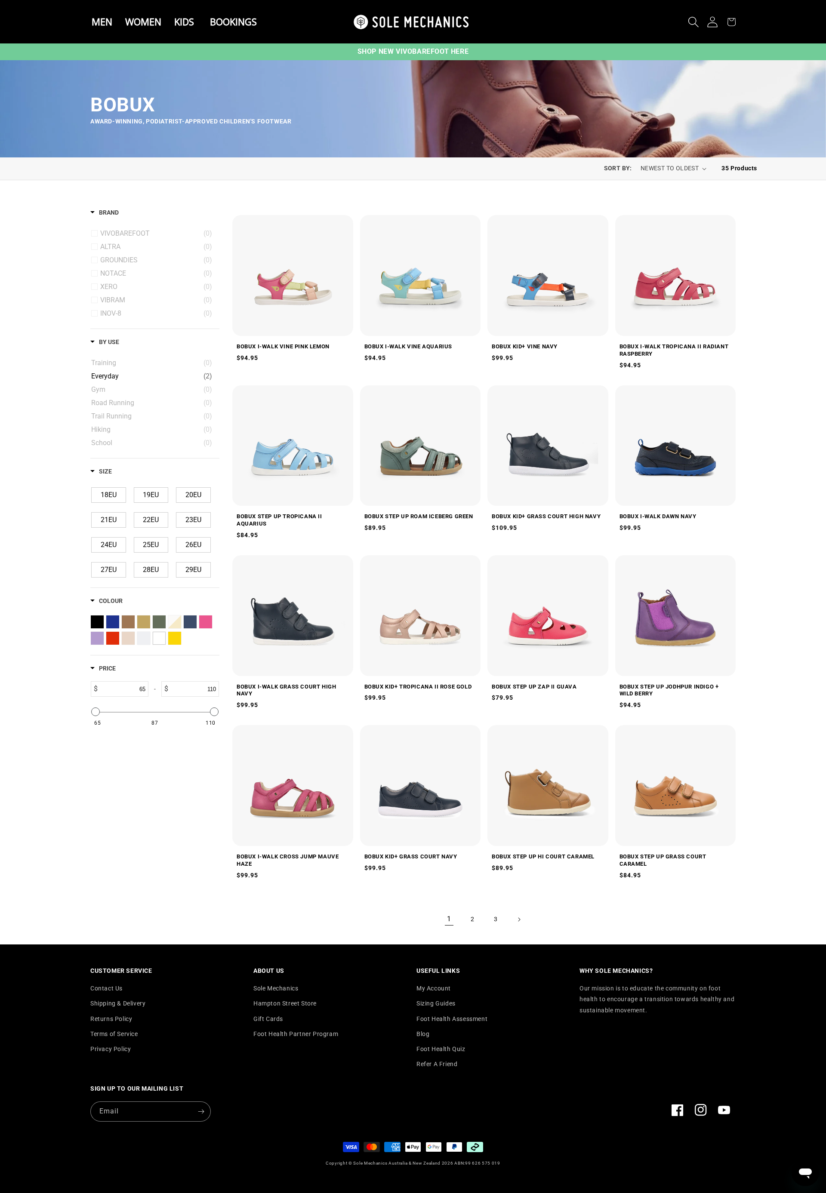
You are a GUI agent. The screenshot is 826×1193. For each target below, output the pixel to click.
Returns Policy (111, 1018)
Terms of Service (114, 1033)
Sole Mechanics (275, 988)
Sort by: (618, 168)
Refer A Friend (436, 1064)
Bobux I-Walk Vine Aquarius (408, 346)
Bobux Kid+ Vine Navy (525, 346)
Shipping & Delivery (117, 1003)
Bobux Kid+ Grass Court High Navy (546, 516)
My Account (433, 988)
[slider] (95, 711)
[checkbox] (156, 233)
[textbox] (123, 689)
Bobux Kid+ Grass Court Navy (410, 856)
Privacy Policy (110, 1048)
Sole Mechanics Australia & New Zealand (397, 1163)
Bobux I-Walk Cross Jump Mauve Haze (288, 860)
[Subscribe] (200, 1111)
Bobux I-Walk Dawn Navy (658, 516)
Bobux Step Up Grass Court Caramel (663, 860)
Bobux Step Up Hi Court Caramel (543, 856)
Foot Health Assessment (451, 1018)
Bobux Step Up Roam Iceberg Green (418, 516)
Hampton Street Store (285, 1003)
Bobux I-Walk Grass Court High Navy (286, 690)
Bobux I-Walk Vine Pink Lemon (283, 346)
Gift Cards (268, 1018)
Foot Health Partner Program (295, 1033)
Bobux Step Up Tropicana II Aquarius (279, 520)
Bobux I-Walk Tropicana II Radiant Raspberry (674, 350)
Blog (422, 1033)
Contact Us (106, 988)
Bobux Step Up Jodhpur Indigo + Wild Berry (669, 690)
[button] (693, 21)
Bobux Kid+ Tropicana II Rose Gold (418, 686)
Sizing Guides (436, 1003)
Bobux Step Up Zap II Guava (534, 686)
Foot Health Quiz (440, 1048)
